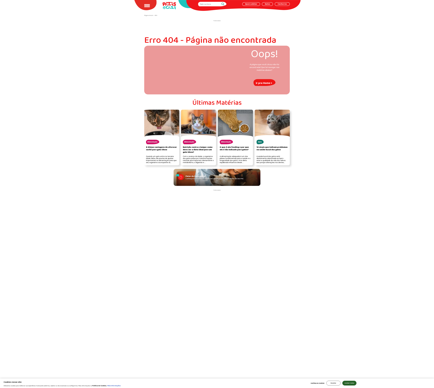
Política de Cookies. (99, 385)
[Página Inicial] (169, 5)
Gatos (267, 4)
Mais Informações (114, 385)
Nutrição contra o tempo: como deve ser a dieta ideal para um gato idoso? (197, 150)
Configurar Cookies (317, 383)
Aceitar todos (349, 383)
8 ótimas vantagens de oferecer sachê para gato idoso (161, 148)
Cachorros (282, 4)
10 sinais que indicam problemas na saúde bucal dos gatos (272, 148)
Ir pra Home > (264, 83)
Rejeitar (333, 383)
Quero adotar (251, 4)
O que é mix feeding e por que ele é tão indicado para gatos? (234, 148)
